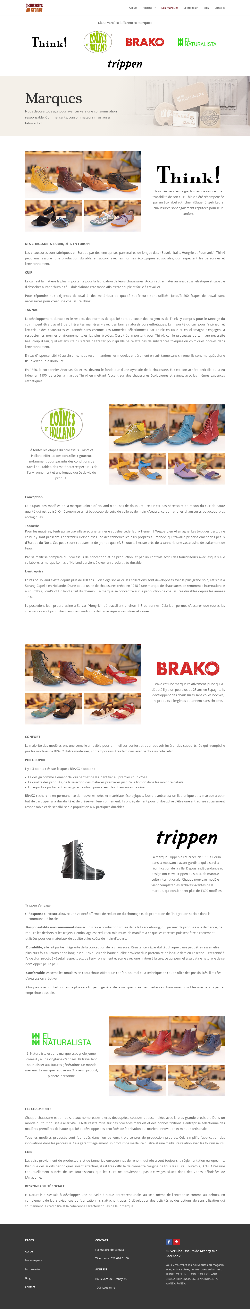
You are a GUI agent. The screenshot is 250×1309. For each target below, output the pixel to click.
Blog (206, 8)
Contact (219, 8)
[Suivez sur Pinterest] (176, 1242)
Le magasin (190, 8)
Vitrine (147, 8)
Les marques (169, 8)
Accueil (133, 8)
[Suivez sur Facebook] (169, 1242)
